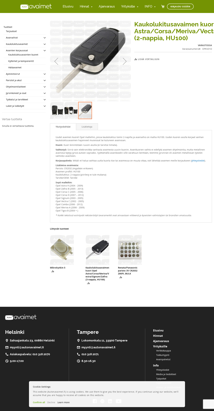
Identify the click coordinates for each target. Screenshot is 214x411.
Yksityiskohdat (63, 126)
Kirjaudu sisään (180, 6)
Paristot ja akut (14, 80)
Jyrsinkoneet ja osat (16, 93)
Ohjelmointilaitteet (16, 86)
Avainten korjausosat (17, 50)
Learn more (63, 402)
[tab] (63, 126)
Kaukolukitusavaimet (17, 44)
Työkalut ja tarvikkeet (17, 99)
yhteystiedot (198, 160)
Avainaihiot (12, 37)
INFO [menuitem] (148, 6)
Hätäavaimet (14, 67)
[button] (56, 61)
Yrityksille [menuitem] (128, 6)
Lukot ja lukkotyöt (15, 105)
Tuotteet (8, 26)
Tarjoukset (11, 31)
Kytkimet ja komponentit (21, 61)
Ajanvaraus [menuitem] (107, 6)
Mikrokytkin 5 (57, 267)
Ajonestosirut (13, 73)
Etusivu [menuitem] (68, 6)
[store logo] (36, 6)
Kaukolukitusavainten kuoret (23, 54)
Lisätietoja (87, 126)
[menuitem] (91, 6)
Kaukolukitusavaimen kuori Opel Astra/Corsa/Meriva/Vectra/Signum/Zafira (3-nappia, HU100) (97, 273)
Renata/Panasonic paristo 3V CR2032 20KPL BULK (127, 270)
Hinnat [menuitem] (84, 6)
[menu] (109, 6)
